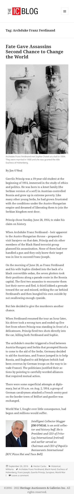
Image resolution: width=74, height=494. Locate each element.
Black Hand (50, 469)
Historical (55, 466)
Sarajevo (50, 472)
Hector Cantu (39, 466)
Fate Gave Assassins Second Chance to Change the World (34, 51)
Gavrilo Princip (38, 472)
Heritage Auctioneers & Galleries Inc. (43, 488)
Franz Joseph (24, 472)
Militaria (10, 469)
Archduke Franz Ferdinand (31, 469)
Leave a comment (20, 475)
